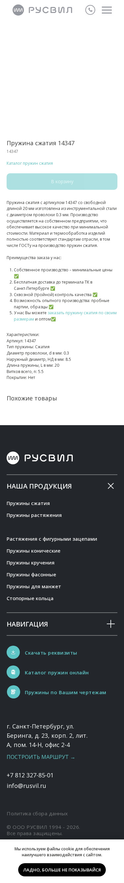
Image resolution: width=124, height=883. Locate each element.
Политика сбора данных (37, 813)
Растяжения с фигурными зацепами (52, 538)
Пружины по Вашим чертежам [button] (65, 692)
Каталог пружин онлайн (57, 672)
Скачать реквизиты (51, 652)
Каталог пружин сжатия (30, 163)
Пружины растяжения (34, 515)
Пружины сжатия (28, 503)
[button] (13, 691)
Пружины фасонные (31, 574)
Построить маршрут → (41, 757)
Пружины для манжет (34, 586)
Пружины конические (34, 550)
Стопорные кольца (30, 598)
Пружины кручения (31, 562)
